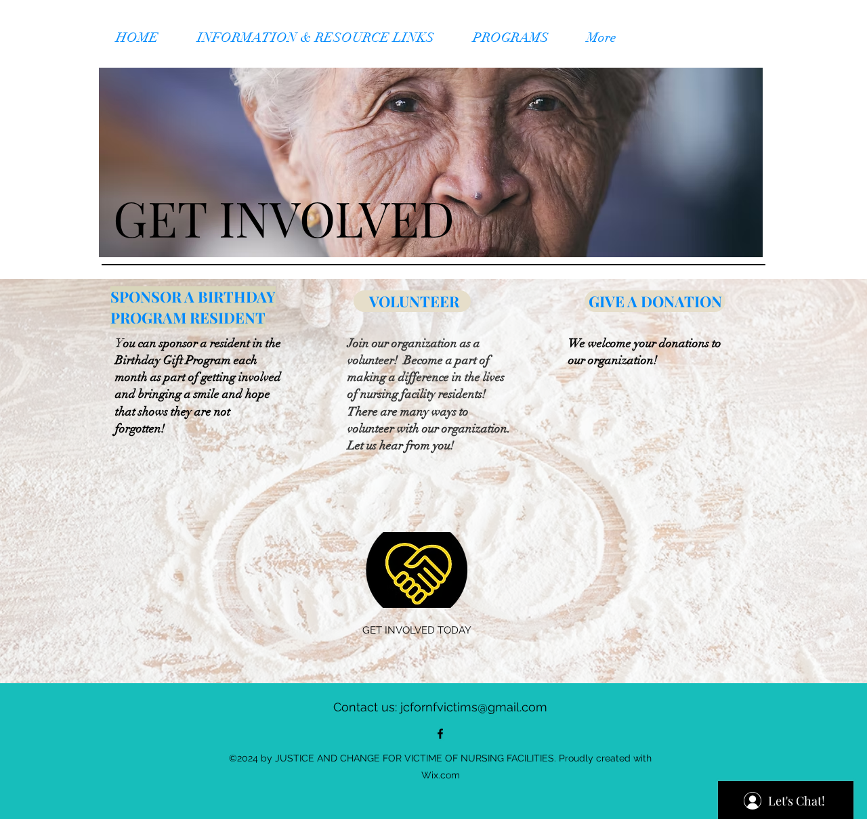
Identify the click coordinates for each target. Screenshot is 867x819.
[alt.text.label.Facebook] (440, 733)
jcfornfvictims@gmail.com (473, 707)
